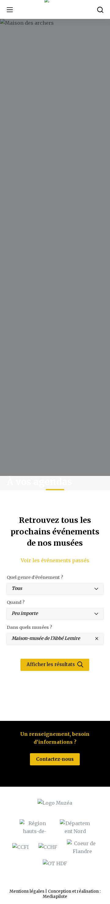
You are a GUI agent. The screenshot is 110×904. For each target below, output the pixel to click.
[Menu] (10, 10)
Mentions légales (26, 891)
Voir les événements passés (55, 560)
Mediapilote (55, 896)
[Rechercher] (100, 10)
